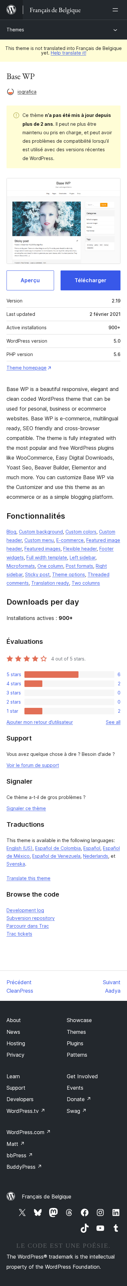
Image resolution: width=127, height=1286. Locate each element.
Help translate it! (68, 53)
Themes (15, 29)
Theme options (68, 574)
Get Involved (82, 1076)
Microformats (21, 566)
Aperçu (30, 280)
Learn (13, 1076)
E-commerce (70, 540)
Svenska (16, 864)
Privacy (15, 1054)
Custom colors (80, 531)
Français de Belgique (46, 1196)
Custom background (41, 531)
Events (75, 1087)
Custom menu (39, 540)
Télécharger (90, 280)
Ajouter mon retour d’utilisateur (40, 722)
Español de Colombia (58, 848)
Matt (16, 1144)
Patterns (77, 1054)
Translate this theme (28, 878)
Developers (20, 1099)
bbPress (20, 1155)
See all (113, 722)
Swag (77, 1111)
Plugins (75, 1043)
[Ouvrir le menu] (116, 10)
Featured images (42, 548)
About (14, 1020)
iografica (27, 91)
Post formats (79, 566)
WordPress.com (29, 1132)
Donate (79, 1099)
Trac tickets (19, 933)
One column (50, 566)
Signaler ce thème (26, 808)
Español (91, 848)
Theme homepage (27, 367)
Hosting (16, 1043)
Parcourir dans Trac (28, 926)
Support (16, 1087)
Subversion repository (31, 918)
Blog (11, 531)
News (13, 1032)
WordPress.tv (26, 1111)
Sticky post (37, 574)
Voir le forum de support (33, 765)
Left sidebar (82, 557)
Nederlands (95, 856)
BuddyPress (24, 1167)
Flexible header (80, 548)
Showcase (79, 1020)
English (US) (20, 848)
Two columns (86, 583)
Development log (25, 910)
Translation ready (50, 583)
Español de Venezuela (56, 856)
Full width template (46, 557)
